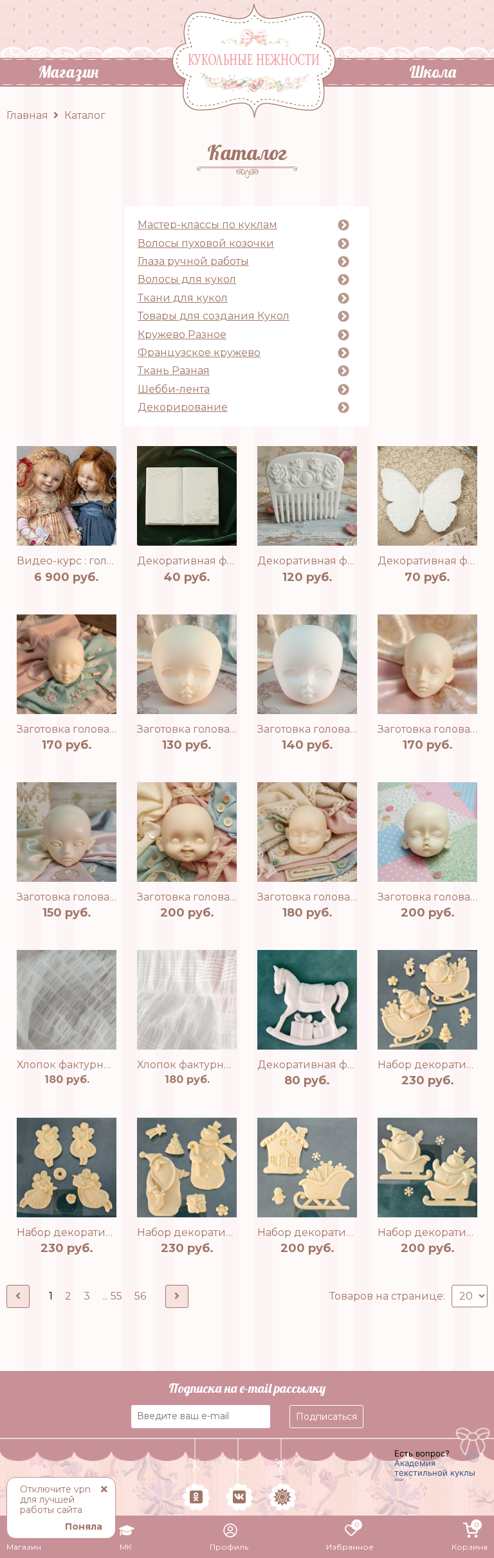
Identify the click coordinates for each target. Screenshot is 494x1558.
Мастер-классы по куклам (207, 225)
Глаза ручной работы (193, 261)
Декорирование (183, 407)
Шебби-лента (174, 389)
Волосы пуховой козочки (206, 243)
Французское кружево (199, 353)
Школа (432, 72)
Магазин (68, 72)
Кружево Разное (182, 335)
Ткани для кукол (183, 298)
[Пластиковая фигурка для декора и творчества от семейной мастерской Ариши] (187, 496)
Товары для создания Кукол (213, 316)
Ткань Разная (174, 371)
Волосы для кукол (187, 279)
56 (140, 1296)
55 (116, 1296)
